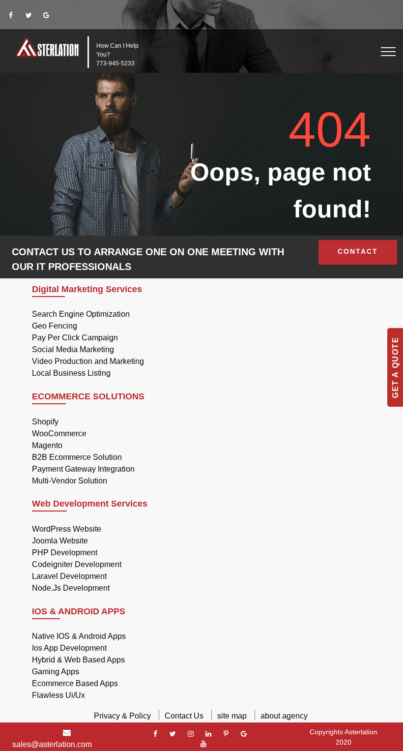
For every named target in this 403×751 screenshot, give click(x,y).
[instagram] (190, 733)
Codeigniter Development (76, 564)
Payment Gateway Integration (83, 469)
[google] (46, 15)
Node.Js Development (71, 588)
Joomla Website (60, 541)
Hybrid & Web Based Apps (78, 660)
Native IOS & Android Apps (79, 636)
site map (232, 716)
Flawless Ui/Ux (58, 695)
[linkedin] (208, 733)
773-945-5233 (115, 63)
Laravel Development (69, 576)
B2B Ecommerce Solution (77, 457)
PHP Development (64, 552)
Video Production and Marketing (88, 361)
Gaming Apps (55, 671)
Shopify (45, 422)
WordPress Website (66, 529)
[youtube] (203, 743)
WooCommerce (59, 433)
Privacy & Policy (122, 716)
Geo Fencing (54, 326)
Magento (47, 445)
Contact (358, 251)
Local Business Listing (71, 373)
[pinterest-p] (226, 733)
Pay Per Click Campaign (75, 337)
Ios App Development (69, 648)
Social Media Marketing (73, 349)
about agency (284, 716)
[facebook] (10, 15)
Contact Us (184, 716)
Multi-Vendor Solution (69, 481)
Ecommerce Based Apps (75, 683)
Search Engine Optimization (81, 314)
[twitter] (28, 15)
